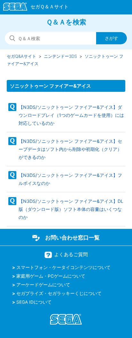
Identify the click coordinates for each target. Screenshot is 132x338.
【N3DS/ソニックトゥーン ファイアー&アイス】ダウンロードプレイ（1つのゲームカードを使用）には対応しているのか (71, 115)
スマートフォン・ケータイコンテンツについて (63, 267)
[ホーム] (32, 8)
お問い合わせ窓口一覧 (72, 237)
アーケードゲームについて (43, 284)
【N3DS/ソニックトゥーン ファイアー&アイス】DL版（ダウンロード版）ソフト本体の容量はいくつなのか (71, 209)
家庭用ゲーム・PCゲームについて (50, 276)
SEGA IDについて (34, 302)
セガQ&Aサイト (21, 56)
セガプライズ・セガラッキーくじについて (59, 293)
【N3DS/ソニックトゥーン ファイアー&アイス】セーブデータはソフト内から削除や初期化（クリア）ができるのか (70, 149)
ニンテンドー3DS (60, 56)
